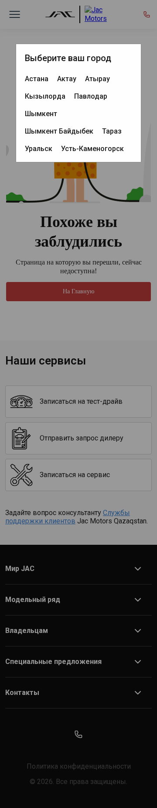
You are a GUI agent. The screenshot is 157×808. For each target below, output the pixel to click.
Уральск (38, 148)
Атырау (97, 79)
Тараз (112, 131)
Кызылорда (45, 96)
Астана (36, 79)
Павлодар (90, 96)
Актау (66, 79)
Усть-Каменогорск (92, 148)
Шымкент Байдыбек (59, 131)
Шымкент (41, 114)
